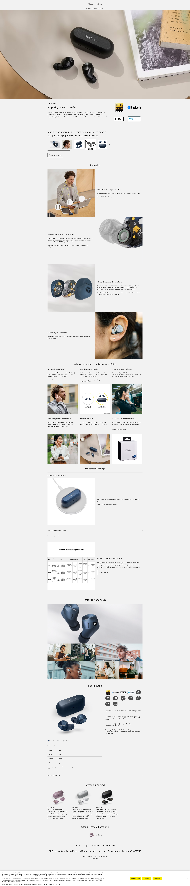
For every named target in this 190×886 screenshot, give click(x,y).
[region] (95, 878)
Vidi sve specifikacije (54, 775)
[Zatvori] (187, 878)
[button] (67, 144)
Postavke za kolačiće (135, 878)
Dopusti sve (157, 878)
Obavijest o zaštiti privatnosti (14, 881)
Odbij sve (147, 878)
